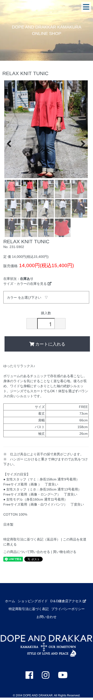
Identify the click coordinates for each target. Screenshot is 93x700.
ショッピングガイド (33, 601)
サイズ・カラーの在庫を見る (25, 284)
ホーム (10, 601)
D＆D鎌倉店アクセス (66, 601)
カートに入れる (49, 344)
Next (80, 143)
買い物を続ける (64, 552)
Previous (11, 143)
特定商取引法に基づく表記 (29, 609)
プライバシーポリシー (68, 609)
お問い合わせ (46, 617)
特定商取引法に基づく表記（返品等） (31, 539)
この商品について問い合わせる (26, 552)
